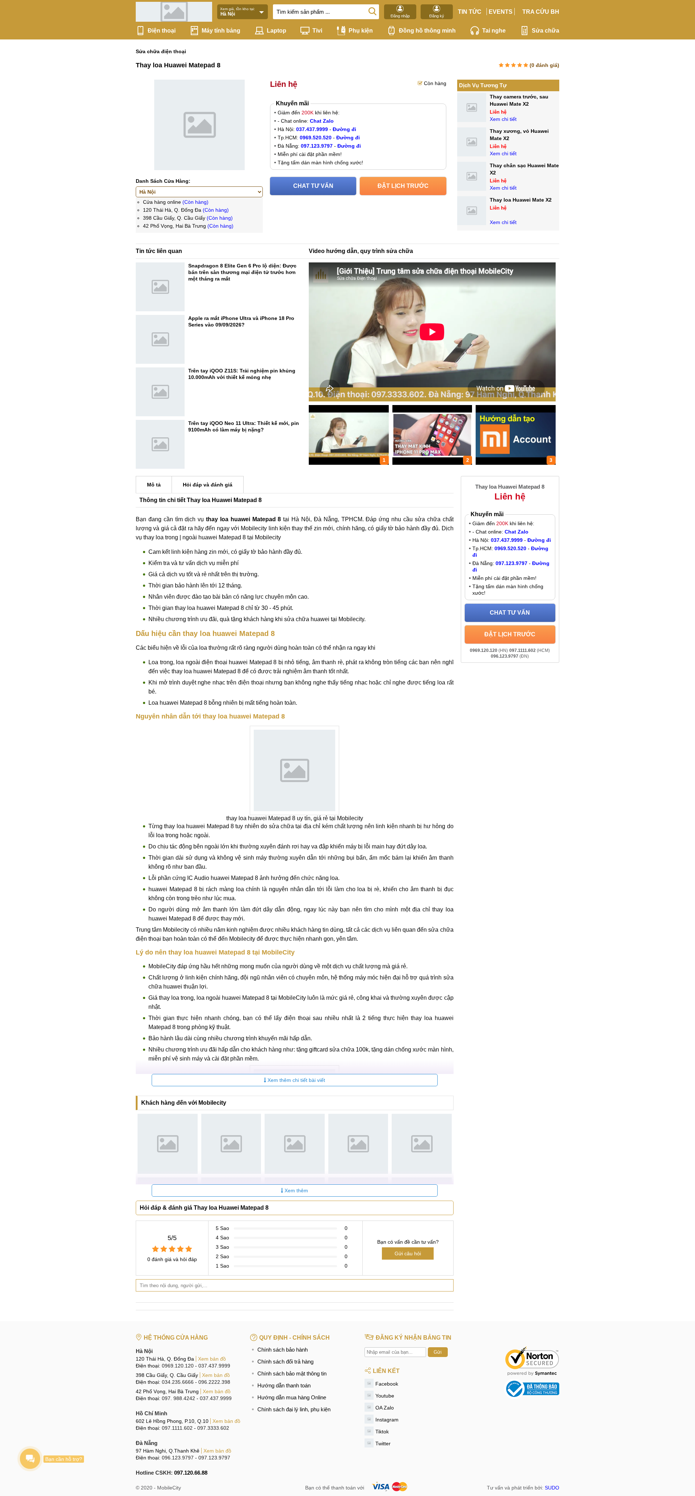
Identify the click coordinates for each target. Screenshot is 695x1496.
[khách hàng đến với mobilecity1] (167, 1144)
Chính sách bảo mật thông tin (292, 1373)
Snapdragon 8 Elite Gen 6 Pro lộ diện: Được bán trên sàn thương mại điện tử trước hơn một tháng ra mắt (242, 272)
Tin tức (469, 12)
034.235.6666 (178, 1382)
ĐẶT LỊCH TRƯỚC (403, 186)
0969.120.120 (178, 1366)
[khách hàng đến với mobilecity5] (422, 1144)
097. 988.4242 (178, 1398)
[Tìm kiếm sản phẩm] (372, 10)
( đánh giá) (544, 65)
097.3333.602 (213, 1428)
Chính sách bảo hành (282, 1350)
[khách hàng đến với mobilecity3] (295, 1144)
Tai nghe (494, 31)
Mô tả (154, 485)
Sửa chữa (545, 31)
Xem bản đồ (212, 1359)
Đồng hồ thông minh (427, 31)
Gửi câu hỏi (408, 1253)
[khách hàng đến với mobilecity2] (231, 1144)
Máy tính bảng (221, 31)
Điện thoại (162, 31)
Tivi (317, 31)
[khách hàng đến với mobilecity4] (358, 1144)
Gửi (438, 1352)
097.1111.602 (177, 1428)
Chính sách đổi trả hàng (285, 1361)
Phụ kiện (361, 31)
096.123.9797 (178, 1458)
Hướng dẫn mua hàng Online (291, 1397)
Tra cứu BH (540, 12)
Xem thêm (295, 1190)
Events (501, 12)
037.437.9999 (214, 1366)
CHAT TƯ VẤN (313, 186)
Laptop (276, 31)
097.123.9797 (214, 1458)
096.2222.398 (214, 1382)
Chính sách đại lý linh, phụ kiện (293, 1409)
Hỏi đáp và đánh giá (207, 485)
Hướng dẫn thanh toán (284, 1385)
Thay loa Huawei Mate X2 (521, 200)
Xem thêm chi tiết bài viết (295, 1080)
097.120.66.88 (190, 1473)
